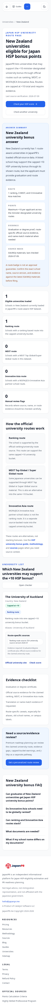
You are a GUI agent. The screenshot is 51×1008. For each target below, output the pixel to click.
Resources (7, 929)
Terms (5, 969)
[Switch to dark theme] (44, 7)
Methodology (8, 933)
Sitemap (6, 956)
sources (14, 548)
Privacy (5, 974)
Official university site (16, 662)
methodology (36, 544)
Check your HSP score (24, 104)
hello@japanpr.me (11, 901)
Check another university (25, 112)
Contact (5, 983)
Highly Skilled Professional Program (19, 1001)
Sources (6, 938)
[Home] (7, 7)
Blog (4, 942)
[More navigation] (27, 7)
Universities (7, 22)
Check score (35, 662)
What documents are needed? (22, 831)
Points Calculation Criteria (14, 996)
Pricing (5, 924)
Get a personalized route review (24, 762)
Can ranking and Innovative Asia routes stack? (24, 822)
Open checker (25, 585)
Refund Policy (8, 978)
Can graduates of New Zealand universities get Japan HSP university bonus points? (23, 797)
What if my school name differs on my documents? (25, 841)
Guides (5, 947)
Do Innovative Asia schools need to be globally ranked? (24, 810)
